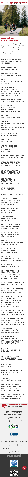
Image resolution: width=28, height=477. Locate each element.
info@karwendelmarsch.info (15, 421)
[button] (24, 468)
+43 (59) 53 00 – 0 (15, 417)
